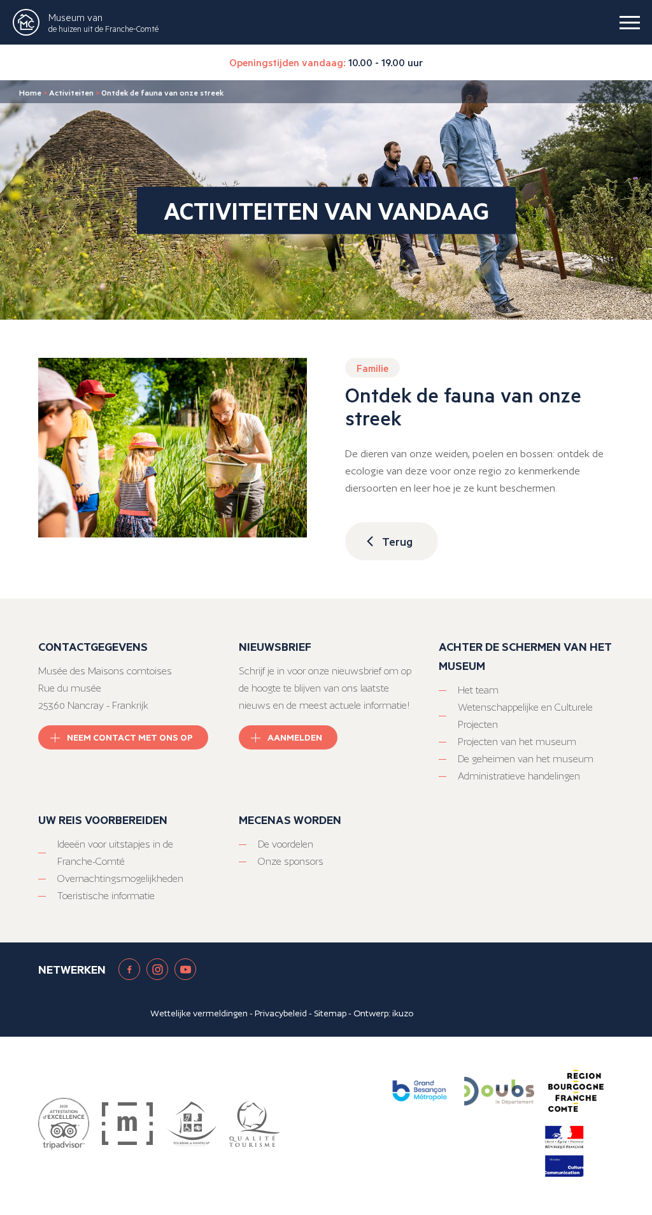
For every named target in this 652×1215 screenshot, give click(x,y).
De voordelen (285, 844)
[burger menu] (629, 22)
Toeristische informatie (106, 896)
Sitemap (330, 1013)
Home (30, 92)
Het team (478, 690)
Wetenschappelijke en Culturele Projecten (525, 715)
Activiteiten (71, 92)
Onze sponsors (290, 861)
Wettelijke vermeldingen (199, 1013)
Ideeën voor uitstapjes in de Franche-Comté (115, 852)
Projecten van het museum (517, 741)
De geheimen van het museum (525, 759)
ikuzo (402, 1013)
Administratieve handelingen (519, 776)
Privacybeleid (281, 1013)
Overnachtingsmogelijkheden (120, 878)
